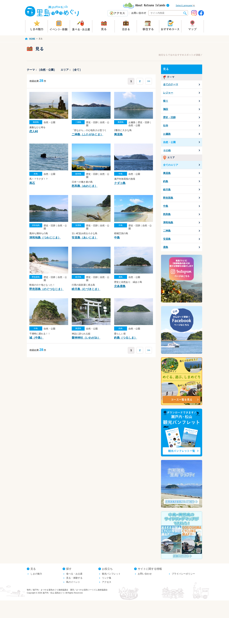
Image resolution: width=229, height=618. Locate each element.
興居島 (167, 173)
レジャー (168, 92)
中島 (165, 206)
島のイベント (73, 582)
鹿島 (165, 247)
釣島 (165, 181)
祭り (165, 100)
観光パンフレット (111, 573)
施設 (165, 109)
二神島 (167, 230)
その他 (167, 150)
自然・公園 (169, 142)
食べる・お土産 (74, 573)
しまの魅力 (36, 573)
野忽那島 (168, 197)
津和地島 (168, 222)
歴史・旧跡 (169, 117)
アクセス (106, 582)
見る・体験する (74, 578)
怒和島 (167, 214)
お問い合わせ (145, 573)
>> (148, 81)
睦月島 (167, 189)
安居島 (167, 238)
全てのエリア (170, 164)
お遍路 (167, 133)
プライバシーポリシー (183, 573)
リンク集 (106, 578)
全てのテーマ (170, 84)
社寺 (165, 125)
